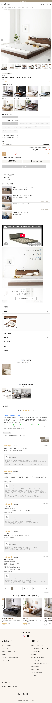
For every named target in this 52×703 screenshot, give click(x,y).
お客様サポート (13, 435)
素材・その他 (7, 342)
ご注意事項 (6, 350)
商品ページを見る (44, 192)
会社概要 (33, 654)
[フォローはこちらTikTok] (28, 636)
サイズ (5, 311)
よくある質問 (5, 660)
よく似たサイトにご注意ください (39, 648)
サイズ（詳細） (7, 333)
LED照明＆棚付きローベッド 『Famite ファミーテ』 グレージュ (11, 621)
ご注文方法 (5, 648)
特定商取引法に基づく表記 (37, 657)
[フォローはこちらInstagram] (24, 636)
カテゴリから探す (6, 645)
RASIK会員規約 (35, 669)
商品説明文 (6, 307)
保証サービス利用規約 (36, 673)
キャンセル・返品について (9, 176)
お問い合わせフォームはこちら (9, 686)
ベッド (5, 7)
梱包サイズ (6, 337)
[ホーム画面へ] (2, 7)
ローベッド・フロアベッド (12, 7)
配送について (6, 177)
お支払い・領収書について (8, 651)
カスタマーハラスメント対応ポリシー (40, 663)
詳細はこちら (46, 144)
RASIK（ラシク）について (37, 645)
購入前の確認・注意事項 (9, 174)
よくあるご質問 (7, 179)
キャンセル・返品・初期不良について (11, 657)
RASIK (3, 75)
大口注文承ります (35, 651)
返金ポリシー (34, 676)
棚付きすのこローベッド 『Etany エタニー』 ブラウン (26, 7)
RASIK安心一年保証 (37, 161)
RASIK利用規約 (35, 666)
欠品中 (25, 167)
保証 (5, 346)
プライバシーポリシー (36, 660)
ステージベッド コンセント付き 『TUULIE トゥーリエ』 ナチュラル (32, 621)
